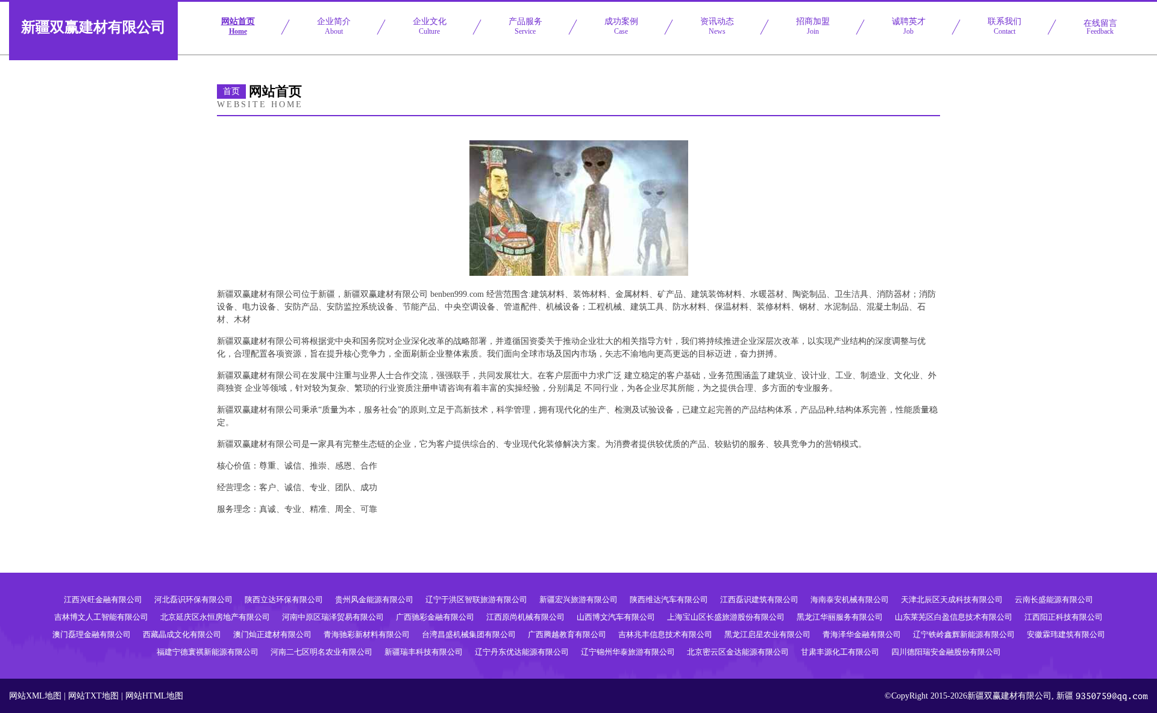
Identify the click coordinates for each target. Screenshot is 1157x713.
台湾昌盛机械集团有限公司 (469, 634)
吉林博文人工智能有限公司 (101, 617)
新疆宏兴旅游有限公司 (578, 599)
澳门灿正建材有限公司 (272, 634)
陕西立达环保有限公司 (284, 599)
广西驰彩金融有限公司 (435, 617)
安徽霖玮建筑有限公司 (1066, 634)
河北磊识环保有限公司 (193, 599)
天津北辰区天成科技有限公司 (952, 599)
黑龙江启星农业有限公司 (767, 634)
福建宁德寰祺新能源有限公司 (208, 652)
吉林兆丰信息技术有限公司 (665, 634)
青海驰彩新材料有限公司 (367, 634)
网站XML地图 (35, 695)
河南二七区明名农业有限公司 (321, 652)
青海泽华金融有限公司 (862, 634)
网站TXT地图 (93, 695)
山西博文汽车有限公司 (616, 617)
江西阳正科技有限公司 (1063, 617)
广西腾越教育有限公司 (567, 634)
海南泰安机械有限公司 (850, 599)
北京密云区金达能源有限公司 (738, 652)
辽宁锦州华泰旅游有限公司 (628, 652)
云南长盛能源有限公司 (1054, 599)
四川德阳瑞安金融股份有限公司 (946, 652)
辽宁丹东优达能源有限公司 (522, 652)
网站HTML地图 (154, 695)
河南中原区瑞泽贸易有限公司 (333, 617)
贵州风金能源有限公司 (374, 599)
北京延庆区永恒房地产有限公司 (215, 617)
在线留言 (1100, 27)
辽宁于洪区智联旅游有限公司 (476, 599)
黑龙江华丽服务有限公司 (840, 617)
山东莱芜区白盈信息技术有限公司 (953, 617)
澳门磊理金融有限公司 (91, 634)
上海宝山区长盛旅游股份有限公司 (726, 617)
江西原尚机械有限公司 (525, 617)
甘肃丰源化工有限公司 (840, 652)
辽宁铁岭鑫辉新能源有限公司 (964, 634)
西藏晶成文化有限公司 (182, 634)
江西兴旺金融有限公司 (103, 599)
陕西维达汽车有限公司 (669, 599)
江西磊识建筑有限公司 (759, 599)
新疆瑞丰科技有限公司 (423, 652)
